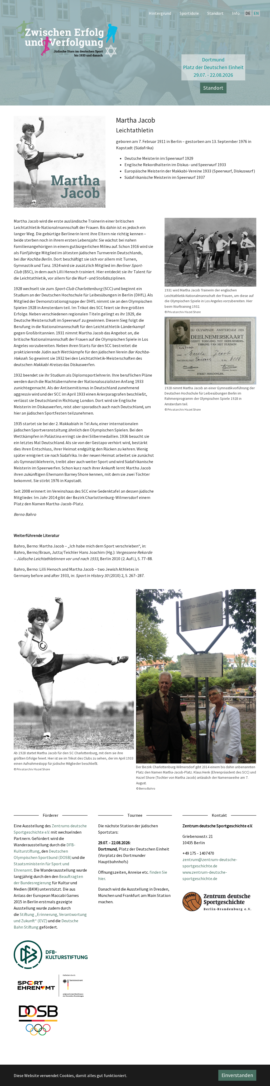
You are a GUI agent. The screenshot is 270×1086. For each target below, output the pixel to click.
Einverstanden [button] (237, 1075)
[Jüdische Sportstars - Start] (68, 37)
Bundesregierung (35, 882)
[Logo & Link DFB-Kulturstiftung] (51, 954)
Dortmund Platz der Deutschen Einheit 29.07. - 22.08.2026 (213, 67)
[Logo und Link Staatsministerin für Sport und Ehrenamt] (51, 985)
